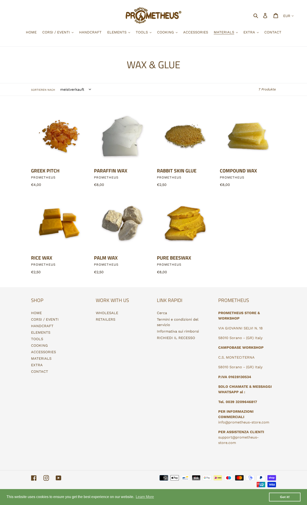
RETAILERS (105, 319)
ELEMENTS (40, 332)
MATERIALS (41, 358)
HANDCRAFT (42, 326)
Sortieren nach (43, 89)
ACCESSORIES (43, 352)
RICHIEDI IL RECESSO (176, 338)
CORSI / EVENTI (45, 319)
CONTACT (39, 371)
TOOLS (37, 339)
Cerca (162, 313)
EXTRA (37, 365)
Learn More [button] (145, 497)
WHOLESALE (107, 313)
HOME (36, 313)
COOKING (39, 345)
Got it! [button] (285, 497)
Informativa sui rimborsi (178, 331)
